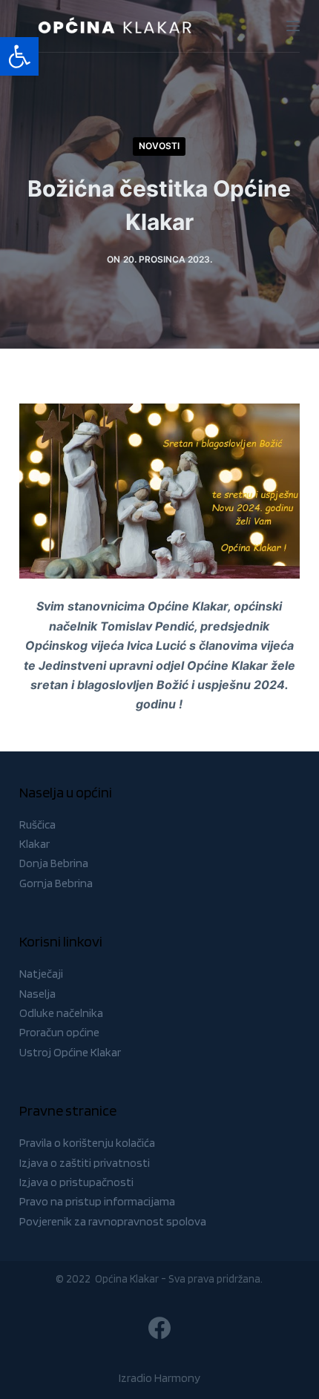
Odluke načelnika (61, 1013)
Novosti (159, 145)
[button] (19, 56)
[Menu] (293, 26)
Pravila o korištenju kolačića (87, 1143)
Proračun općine (59, 1032)
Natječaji (41, 974)
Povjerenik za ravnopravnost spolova (112, 1221)
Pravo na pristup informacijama (97, 1201)
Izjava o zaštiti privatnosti (84, 1163)
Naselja (37, 994)
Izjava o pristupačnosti (76, 1182)
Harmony (177, 1378)
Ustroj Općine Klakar (70, 1052)
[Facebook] (159, 1328)
